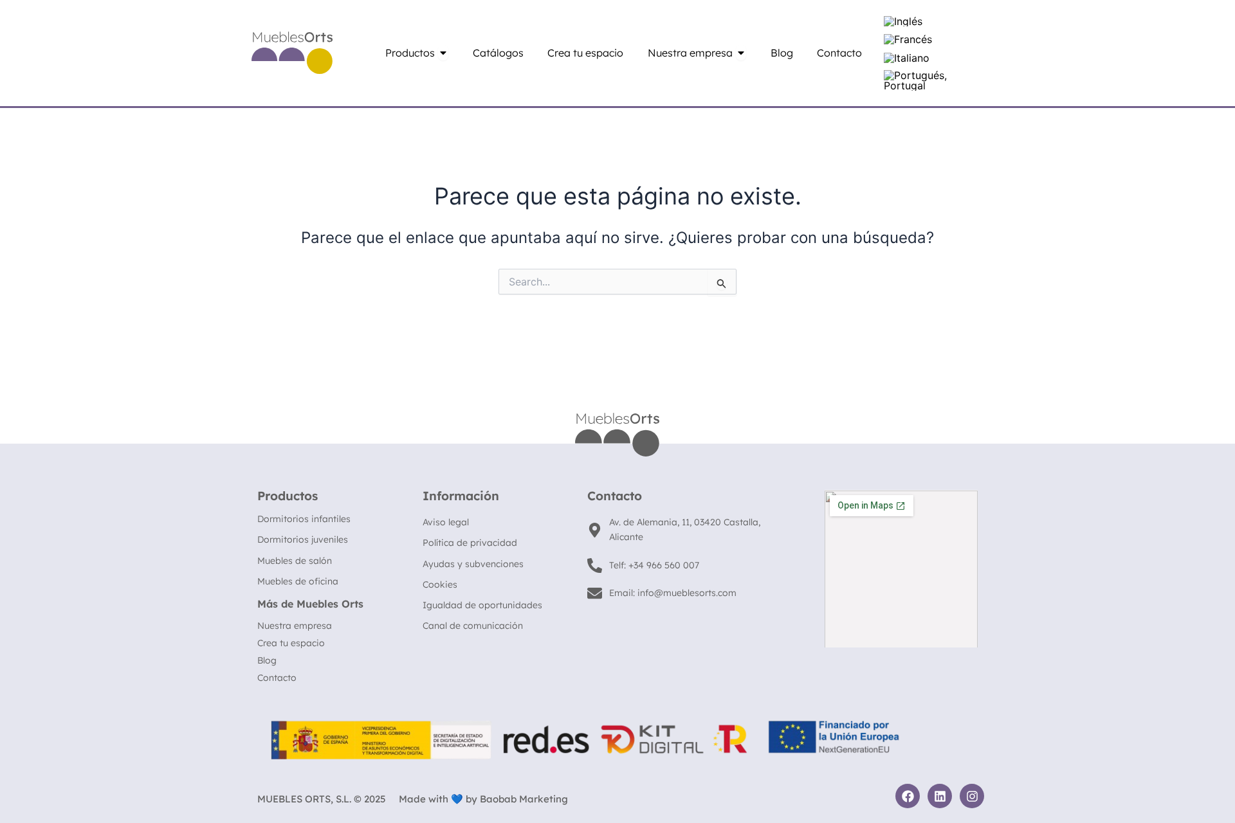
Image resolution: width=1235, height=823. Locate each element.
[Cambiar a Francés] (907, 39)
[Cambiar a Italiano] (906, 57)
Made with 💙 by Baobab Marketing (483, 799)
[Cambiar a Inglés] (903, 21)
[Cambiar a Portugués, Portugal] (928, 81)
